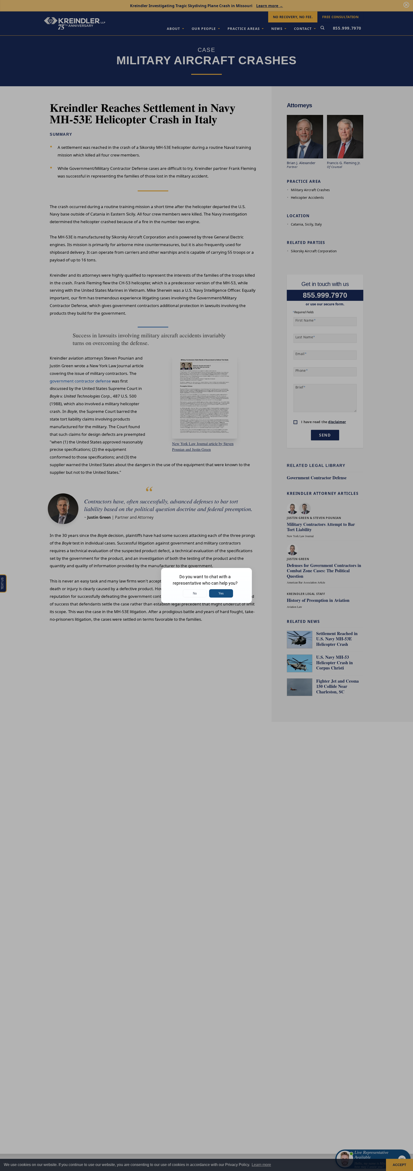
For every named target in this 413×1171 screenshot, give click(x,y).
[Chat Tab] (206, 585)
